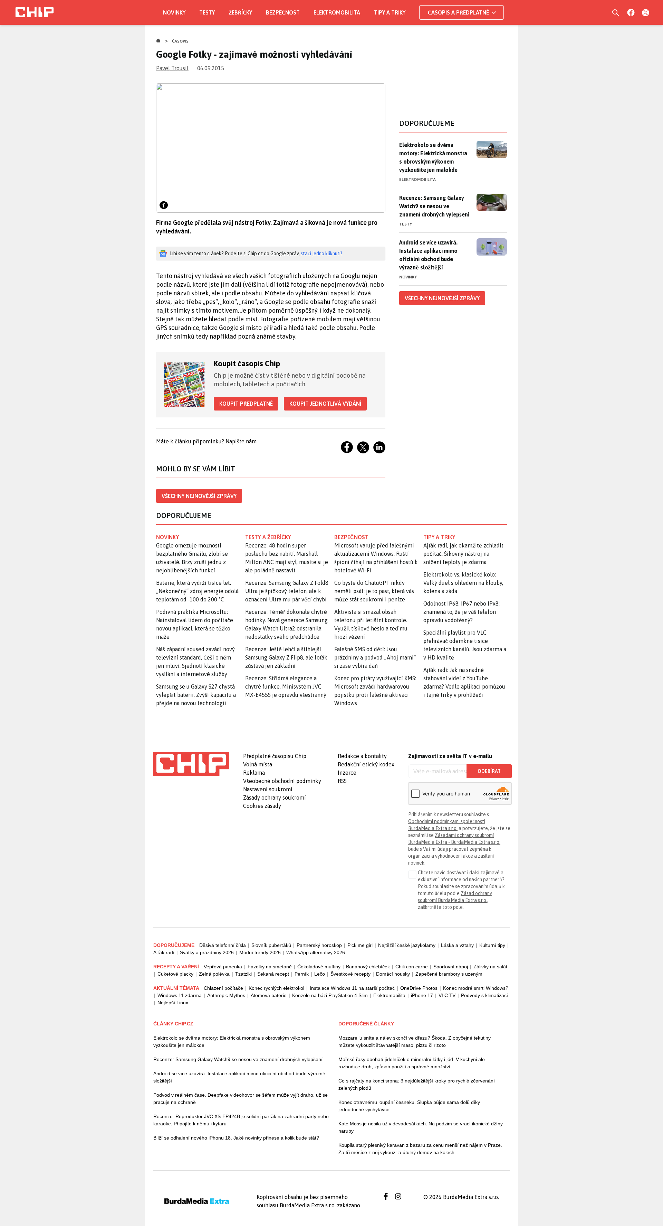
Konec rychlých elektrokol (276, 988)
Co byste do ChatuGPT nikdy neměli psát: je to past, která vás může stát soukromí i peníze (374, 591)
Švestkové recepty (350, 974)
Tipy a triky (389, 12)
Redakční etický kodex (366, 764)
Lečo (319, 974)
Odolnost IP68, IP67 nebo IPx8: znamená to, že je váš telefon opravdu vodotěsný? (461, 611)
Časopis (180, 41)
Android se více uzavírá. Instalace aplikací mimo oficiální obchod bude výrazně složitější (428, 254)
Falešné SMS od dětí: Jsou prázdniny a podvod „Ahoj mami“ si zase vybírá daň (375, 657)
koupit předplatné (246, 403)
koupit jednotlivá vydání (325, 403)
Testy (207, 12)
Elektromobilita (337, 12)
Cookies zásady (262, 806)
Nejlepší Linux (172, 1002)
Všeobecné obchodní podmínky (282, 781)
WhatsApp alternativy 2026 (315, 952)
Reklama (254, 772)
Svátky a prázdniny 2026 (207, 952)
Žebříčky (240, 12)
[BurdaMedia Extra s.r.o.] (191, 764)
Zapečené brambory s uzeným (448, 974)
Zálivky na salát (490, 966)
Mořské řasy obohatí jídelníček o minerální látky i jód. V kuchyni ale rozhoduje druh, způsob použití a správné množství (411, 1063)
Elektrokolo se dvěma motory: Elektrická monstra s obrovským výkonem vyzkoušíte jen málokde (433, 157)
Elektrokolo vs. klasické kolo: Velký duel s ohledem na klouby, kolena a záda (463, 582)
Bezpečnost (283, 12)
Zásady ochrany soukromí (274, 797)
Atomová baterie (269, 995)
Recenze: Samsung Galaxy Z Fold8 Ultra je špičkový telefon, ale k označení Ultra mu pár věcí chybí (286, 591)
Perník (302, 974)
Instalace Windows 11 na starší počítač (352, 988)
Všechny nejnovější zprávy (199, 496)
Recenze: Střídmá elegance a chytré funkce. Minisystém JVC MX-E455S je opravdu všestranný (285, 686)
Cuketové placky (175, 974)
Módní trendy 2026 (260, 952)
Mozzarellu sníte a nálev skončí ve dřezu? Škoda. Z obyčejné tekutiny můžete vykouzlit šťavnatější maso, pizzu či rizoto (414, 1041)
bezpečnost (351, 537)
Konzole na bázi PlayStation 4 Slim (330, 995)
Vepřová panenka (223, 966)
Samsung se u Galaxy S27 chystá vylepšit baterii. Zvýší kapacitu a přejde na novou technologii (196, 694)
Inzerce (347, 772)
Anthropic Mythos (226, 995)
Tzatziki (243, 974)
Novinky (174, 12)
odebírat (489, 771)
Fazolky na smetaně (270, 966)
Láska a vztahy (457, 945)
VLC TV (447, 995)
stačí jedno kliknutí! (321, 253)
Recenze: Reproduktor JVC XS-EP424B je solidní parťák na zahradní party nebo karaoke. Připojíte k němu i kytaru (241, 1120)
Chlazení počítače (223, 988)
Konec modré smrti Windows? (475, 988)
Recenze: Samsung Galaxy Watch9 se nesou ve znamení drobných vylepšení (434, 206)
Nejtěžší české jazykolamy (406, 945)
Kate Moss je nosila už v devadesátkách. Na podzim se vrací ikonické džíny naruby (420, 1127)
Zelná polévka (214, 974)
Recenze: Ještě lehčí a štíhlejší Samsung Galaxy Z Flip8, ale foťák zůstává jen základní (286, 657)
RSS (342, 781)
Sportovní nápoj (450, 966)
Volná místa (257, 764)
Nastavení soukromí (267, 789)
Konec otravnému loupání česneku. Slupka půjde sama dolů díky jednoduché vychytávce (409, 1105)
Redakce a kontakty (362, 756)
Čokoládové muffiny (318, 966)
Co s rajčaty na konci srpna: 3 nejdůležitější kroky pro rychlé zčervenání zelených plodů (416, 1084)
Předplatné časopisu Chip (274, 756)
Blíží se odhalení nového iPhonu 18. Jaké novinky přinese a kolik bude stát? (236, 1138)
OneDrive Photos (419, 988)
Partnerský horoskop (319, 945)
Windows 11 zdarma (179, 995)
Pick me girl (360, 945)
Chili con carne (411, 966)
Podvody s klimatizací (484, 995)
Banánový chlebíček (368, 966)
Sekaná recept (273, 974)
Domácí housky (393, 974)
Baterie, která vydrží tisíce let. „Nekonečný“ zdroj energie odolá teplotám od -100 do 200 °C (197, 591)
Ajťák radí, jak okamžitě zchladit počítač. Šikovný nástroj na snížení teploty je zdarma (463, 553)
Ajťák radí (163, 952)
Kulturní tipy (492, 945)
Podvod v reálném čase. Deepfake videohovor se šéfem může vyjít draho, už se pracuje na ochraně (240, 1098)
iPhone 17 (422, 995)
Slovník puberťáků (271, 945)
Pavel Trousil (172, 68)
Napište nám (241, 441)
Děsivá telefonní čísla (222, 945)
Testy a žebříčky (268, 537)
